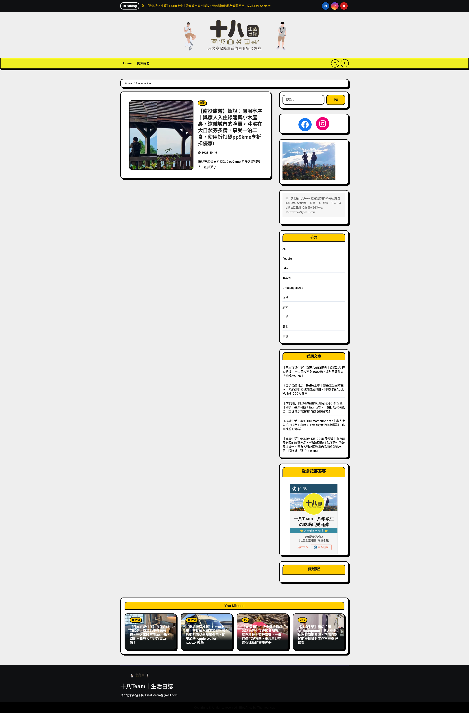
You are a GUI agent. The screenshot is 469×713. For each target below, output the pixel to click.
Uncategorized (293, 288)
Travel (286, 278)
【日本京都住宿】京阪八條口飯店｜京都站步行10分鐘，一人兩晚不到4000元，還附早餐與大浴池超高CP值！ (313, 372)
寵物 (285, 297)
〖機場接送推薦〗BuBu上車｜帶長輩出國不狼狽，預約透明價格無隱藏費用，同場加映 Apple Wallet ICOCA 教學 (313, 389)
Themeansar (265, 707)
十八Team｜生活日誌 (146, 686)
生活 (285, 317)
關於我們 (143, 63)
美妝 (285, 326)
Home (127, 63)
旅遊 (202, 102)
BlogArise (245, 707)
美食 (285, 336)
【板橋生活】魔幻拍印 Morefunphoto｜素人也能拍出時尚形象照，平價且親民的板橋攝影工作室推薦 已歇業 (313, 425)
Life (285, 268)
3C (284, 249)
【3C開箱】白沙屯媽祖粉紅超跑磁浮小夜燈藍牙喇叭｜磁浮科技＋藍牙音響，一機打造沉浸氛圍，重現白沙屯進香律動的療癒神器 (313, 407)
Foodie (287, 258)
